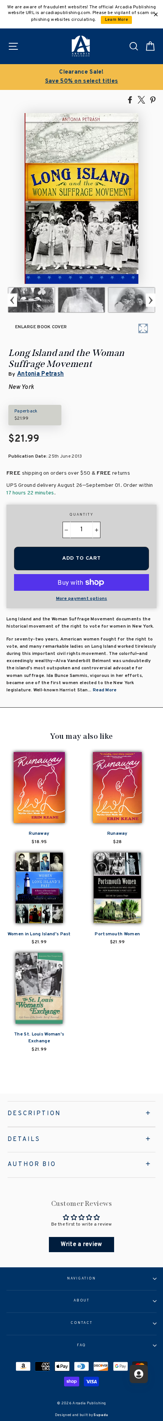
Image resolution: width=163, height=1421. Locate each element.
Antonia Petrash (40, 374)
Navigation (81, 1278)
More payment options (81, 599)
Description (34, 1113)
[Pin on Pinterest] (153, 99)
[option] (81, 77)
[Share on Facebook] (130, 99)
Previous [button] (12, 300)
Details (24, 1139)
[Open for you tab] (139, 1374)
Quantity (81, 515)
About (82, 1300)
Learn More (116, 19)
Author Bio (32, 1164)
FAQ (81, 1345)
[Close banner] (155, 14)
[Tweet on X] (141, 99)
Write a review (81, 1244)
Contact (81, 1323)
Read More (105, 690)
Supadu (101, 1415)
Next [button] (150, 300)
